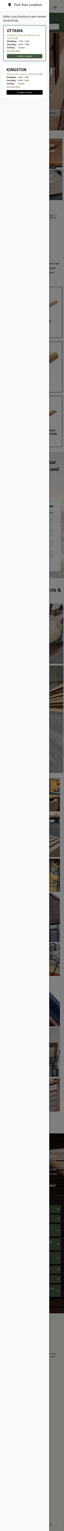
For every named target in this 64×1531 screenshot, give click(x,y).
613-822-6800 (13, 50)
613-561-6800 (13, 86)
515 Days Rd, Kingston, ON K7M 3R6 (23, 74)
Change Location (24, 92)
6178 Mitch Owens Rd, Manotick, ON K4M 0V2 (23, 36)
